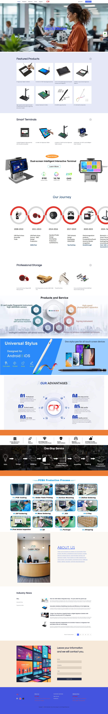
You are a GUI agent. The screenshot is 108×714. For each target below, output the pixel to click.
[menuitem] (18, 1)
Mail (58, 671)
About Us (30, 1)
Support (40, 1)
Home (19, 1)
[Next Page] (91, 635)
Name (58, 659)
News (35, 1)
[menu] (31, 1)
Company (59, 665)
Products (24, 1)
